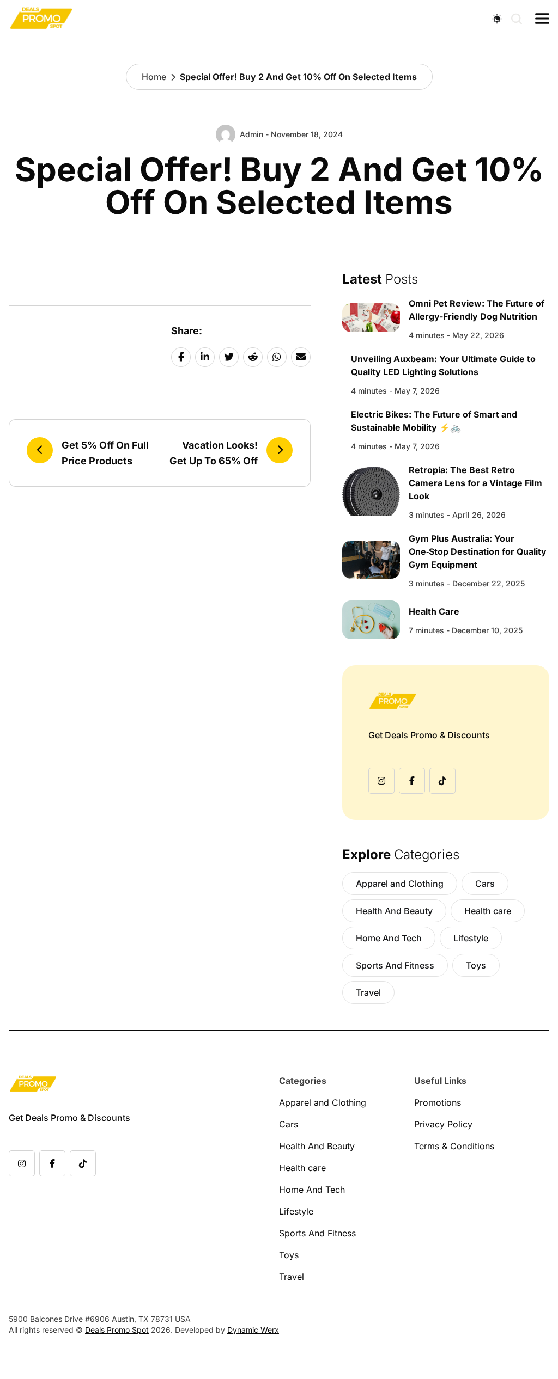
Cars (485, 883)
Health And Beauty (394, 910)
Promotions (437, 1102)
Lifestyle (470, 938)
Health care (487, 910)
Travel (368, 992)
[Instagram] (381, 781)
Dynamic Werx (253, 1329)
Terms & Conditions (454, 1146)
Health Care (434, 611)
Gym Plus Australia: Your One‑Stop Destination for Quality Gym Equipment (478, 551)
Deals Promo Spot (117, 1329)
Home (154, 76)
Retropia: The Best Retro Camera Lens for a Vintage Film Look (475, 482)
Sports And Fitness (395, 965)
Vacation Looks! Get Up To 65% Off (213, 453)
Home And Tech (389, 938)
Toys (476, 965)
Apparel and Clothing (400, 883)
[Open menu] (542, 18)
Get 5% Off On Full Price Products (105, 453)
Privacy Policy (443, 1124)
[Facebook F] (412, 781)
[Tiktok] (442, 781)
